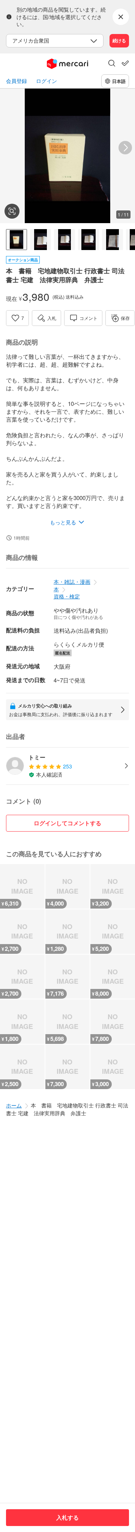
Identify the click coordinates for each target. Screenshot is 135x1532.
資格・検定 (67, 596)
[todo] (125, 63)
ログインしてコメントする (67, 823)
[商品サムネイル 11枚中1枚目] (16, 239)
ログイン (46, 80)
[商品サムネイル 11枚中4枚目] (88, 239)
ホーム (14, 1105)
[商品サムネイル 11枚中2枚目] (40, 239)
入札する (67, 1517)
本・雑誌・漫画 (72, 581)
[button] (111, 64)
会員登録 (16, 80)
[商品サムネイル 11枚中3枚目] (64, 239)
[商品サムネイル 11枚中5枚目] (112, 239)
